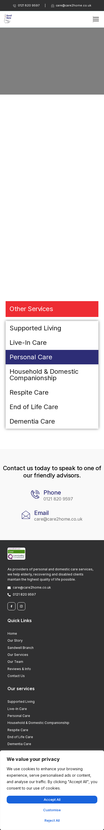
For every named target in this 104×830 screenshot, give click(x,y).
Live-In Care (28, 342)
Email (41, 512)
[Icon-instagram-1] (21, 606)
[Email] (26, 514)
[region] (52, 790)
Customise (52, 810)
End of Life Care (34, 407)
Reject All (52, 820)
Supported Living (35, 328)
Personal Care (31, 357)
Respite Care (29, 392)
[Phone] (35, 494)
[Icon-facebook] (11, 606)
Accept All (52, 799)
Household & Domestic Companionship (44, 375)
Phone (52, 492)
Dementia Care (32, 421)
